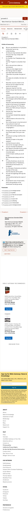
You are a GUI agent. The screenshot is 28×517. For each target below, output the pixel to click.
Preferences (6, 510)
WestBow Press (7, 478)
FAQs (4, 435)
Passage (3, 28)
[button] (26, 2)
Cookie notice (7, 451)
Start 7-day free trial (9, 250)
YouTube (5, 500)
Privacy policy (7, 445)
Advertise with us (8, 441)
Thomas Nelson (7, 476)
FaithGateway (7, 463)
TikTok (4, 496)
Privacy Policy (6, 401)
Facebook (5, 489)
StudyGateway (7, 465)
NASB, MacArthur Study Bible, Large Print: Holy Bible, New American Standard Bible (13, 297)
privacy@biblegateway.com (8, 402)
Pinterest (5, 494)
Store (4, 421)
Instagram (6, 492)
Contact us (6, 443)
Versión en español (8, 508)
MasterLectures (7, 482)
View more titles (14, 344)
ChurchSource (7, 467)
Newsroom (6, 425)
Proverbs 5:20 (7, 205)
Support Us (6, 427)
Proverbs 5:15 (7, 201)
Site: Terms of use (8, 453)
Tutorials (5, 437)
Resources (9, 28)
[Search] (25, 18)
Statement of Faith (8, 416)
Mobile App (6, 419)
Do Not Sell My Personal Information (14, 449)
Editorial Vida (6, 473)
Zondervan (6, 480)
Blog (4, 423)
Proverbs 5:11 (7, 197)
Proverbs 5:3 (6, 190)
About (4, 412)
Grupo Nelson (7, 471)
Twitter (5, 498)
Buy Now (8, 309)
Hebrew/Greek (18, 28)
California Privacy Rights (10, 447)
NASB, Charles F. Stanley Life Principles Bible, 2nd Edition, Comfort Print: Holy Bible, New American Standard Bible (13, 326)
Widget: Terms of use (9, 455)
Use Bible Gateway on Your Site (11, 439)
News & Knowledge (8, 414)
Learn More (7, 254)
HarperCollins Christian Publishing (12, 469)
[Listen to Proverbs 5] (20, 33)
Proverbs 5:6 (6, 195)
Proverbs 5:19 (7, 203)
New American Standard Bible (14, 217)
